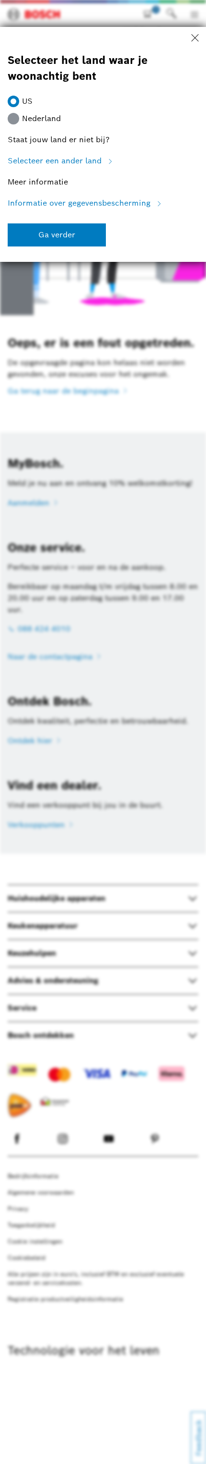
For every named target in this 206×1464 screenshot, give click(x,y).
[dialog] (103, 732)
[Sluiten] (195, 38)
